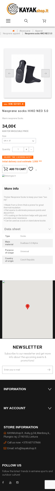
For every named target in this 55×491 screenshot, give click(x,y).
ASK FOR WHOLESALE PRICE (15, 131)
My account (14, 408)
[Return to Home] (13, 31)
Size (4, 136)
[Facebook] (4, 482)
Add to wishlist (31, 169)
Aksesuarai (25, 31)
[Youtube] (11, 482)
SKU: (6, 104)
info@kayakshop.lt (25, 448)
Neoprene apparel (11, 33)
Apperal (39, 31)
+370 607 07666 (31, 442)
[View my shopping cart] (45, 21)
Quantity (6, 149)
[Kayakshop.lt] (27, 9)
